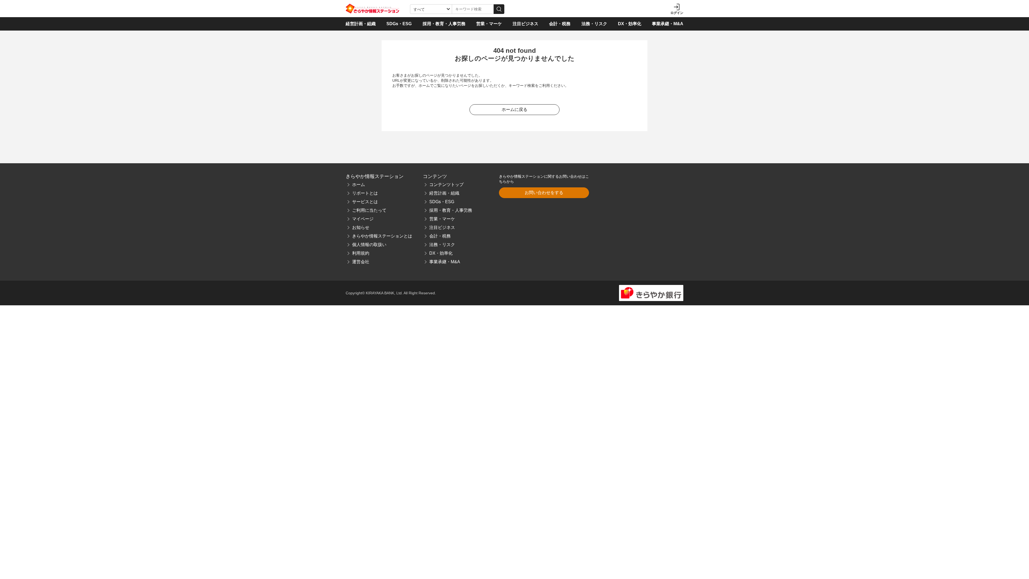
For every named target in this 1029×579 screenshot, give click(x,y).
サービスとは (365, 201)
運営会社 (360, 261)
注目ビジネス (525, 23)
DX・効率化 (629, 23)
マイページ (363, 219)
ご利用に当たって (369, 210)
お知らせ (360, 227)
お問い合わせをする (544, 192)
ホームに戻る (514, 109)
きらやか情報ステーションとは (382, 236)
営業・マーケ (489, 23)
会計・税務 (560, 23)
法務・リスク (594, 23)
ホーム (358, 184)
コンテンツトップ (446, 184)
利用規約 (360, 253)
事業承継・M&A (667, 23)
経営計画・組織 (361, 23)
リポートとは (365, 193)
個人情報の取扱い (369, 244)
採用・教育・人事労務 (444, 23)
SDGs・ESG (399, 23)
